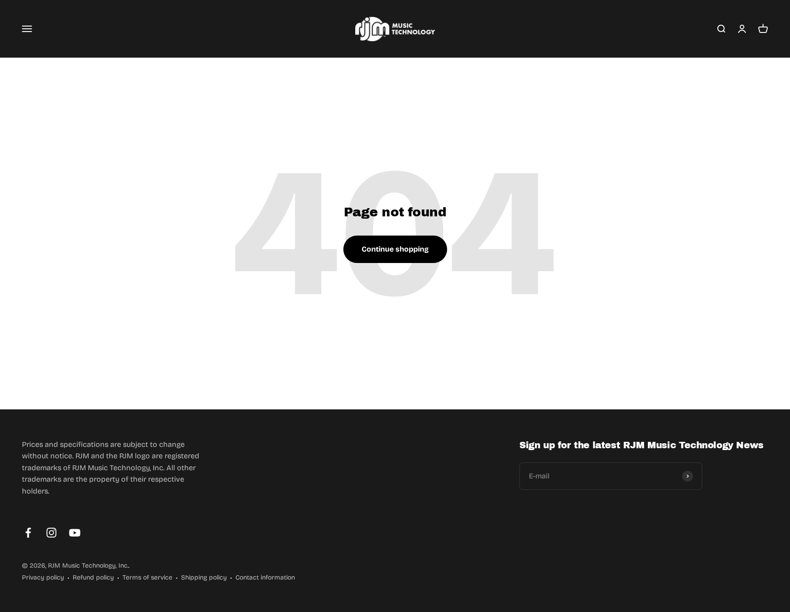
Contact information (265, 577)
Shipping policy (204, 577)
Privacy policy (43, 577)
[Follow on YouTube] (75, 532)
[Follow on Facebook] (28, 532)
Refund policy (93, 577)
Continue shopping (395, 249)
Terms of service (147, 577)
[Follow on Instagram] (51, 532)
